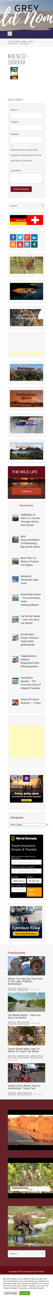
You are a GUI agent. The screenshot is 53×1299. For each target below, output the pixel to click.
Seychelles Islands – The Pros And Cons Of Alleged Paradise (31, 683)
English (11, 989)
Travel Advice (23, 1023)
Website (15, 134)
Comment (16, 170)
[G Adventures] (26, 789)
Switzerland (22, 989)
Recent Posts (26, 505)
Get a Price (32, 892)
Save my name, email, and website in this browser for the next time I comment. (26, 155)
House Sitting (23, 1057)
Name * (14, 109)
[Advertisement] (26, 741)
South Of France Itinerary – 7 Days (31, 701)
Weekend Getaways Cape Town (29, 580)
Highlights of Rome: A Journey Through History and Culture (30, 520)
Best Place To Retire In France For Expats (30, 561)
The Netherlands (24, 1094)
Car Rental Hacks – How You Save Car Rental (30, 620)
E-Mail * (14, 122)
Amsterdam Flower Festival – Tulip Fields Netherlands (30, 639)
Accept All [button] (25, 1293)
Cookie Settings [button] (11, 1293)
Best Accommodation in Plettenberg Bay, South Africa (30, 541)
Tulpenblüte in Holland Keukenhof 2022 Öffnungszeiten (30, 661)
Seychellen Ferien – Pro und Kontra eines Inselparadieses (31, 599)
